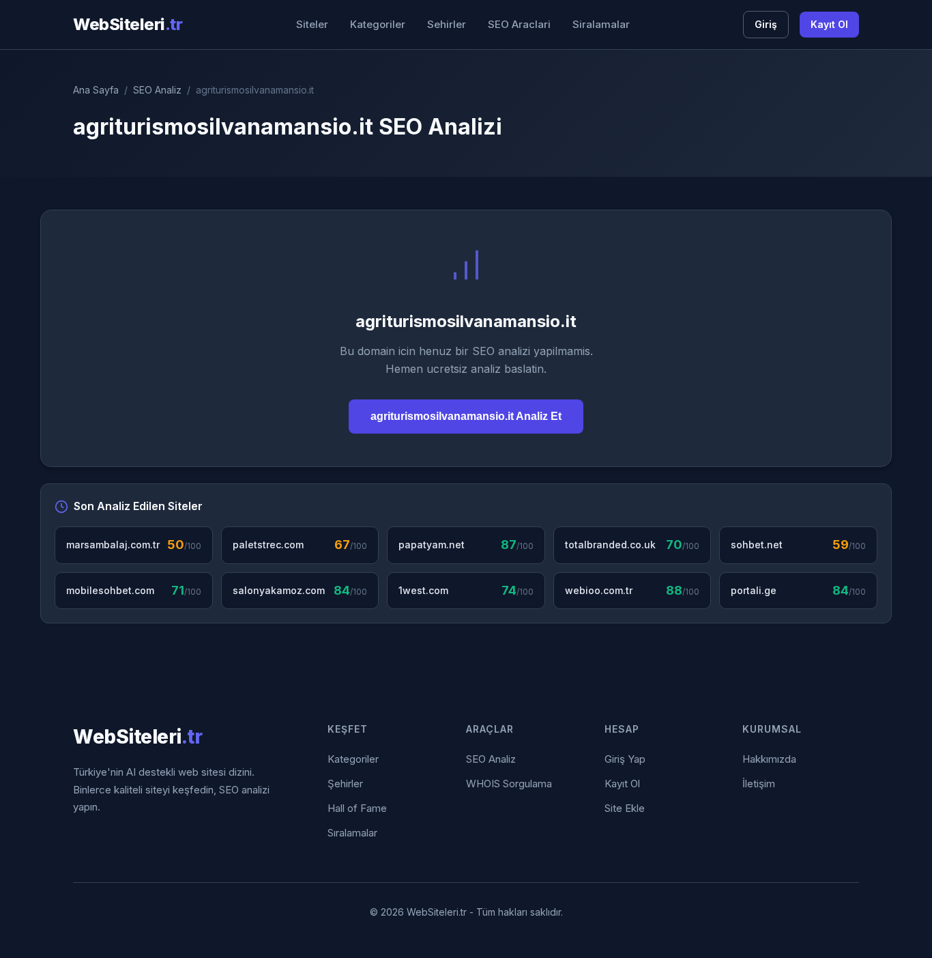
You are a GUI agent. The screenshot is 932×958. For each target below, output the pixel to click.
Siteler (312, 24)
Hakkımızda (769, 758)
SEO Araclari (519, 24)
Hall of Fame (357, 808)
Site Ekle (625, 808)
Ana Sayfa (96, 90)
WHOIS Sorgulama (509, 783)
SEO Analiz (157, 90)
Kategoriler (377, 24)
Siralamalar (601, 24)
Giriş (766, 24)
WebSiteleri (127, 24)
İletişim (758, 783)
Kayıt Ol (829, 24)
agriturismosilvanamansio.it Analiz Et (466, 416)
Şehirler (345, 783)
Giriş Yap (625, 758)
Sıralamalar (352, 832)
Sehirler (446, 24)
